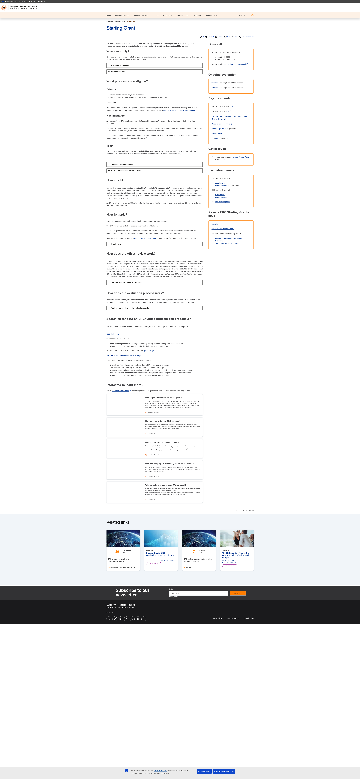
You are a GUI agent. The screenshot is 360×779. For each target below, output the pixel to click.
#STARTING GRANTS (167, 560)
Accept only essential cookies (224, 771)
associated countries (187, 110)
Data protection (233, 618)
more (217, 138)
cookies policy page (160, 770)
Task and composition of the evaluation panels (130, 308)
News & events (183, 15)
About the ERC (212, 15)
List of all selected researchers (223, 229)
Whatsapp (131, 618)
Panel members (221, 186)
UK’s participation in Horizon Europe (126, 171)
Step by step (116, 244)
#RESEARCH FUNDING (229, 562)
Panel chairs (220, 183)
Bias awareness (217, 133)
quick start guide (150, 351)
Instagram (119, 618)
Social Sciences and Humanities (227, 243)
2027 (231, 106)
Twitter (137, 618)
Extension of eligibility (120, 65)
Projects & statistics (164, 15)
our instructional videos (120, 391)
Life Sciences (220, 241)
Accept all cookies (204, 771)
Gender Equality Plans (220, 129)
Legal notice (249, 618)
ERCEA (222, 160)
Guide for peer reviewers (221, 124)
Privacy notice (173, 597)
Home (108, 15)
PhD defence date (118, 72)
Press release (154, 563)
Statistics (215, 224)
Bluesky (113, 618)
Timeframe (215, 83)
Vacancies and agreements (122, 164)
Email (171, 589)
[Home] (20, 7)
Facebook (142, 618)
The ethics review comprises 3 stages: (126, 282)
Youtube (125, 618)
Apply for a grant (122, 15)
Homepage (109, 21)
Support (197, 15)
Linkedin (108, 618)
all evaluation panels (222, 202)
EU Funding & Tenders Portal (145, 238)
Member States (169, 110)
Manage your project (142, 15)
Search (240, 15)
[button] (252, 15)
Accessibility (217, 618)
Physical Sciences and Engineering (228, 238)
